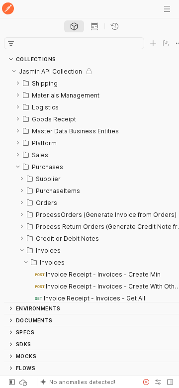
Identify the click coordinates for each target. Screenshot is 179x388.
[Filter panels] (11, 43)
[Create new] (153, 43)
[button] (86, 382)
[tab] (74, 26)
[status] (24, 382)
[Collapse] (14, 71)
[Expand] (18, 83)
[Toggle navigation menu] (167, 9)
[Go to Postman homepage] (8, 9)
